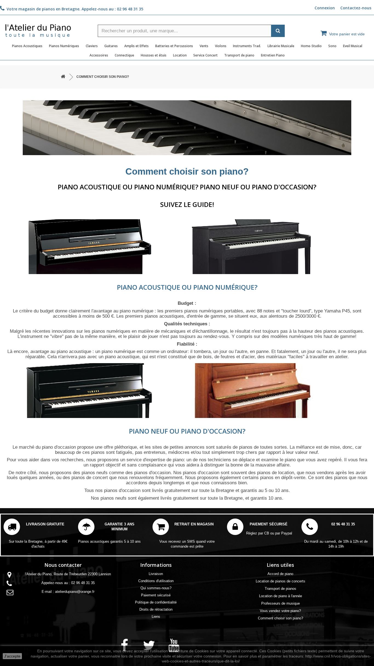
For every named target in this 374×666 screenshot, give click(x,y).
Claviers (92, 46)
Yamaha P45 (337, 311)
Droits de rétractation (155, 609)
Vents (204, 46)
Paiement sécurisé (156, 595)
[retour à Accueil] (63, 76)
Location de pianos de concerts (280, 581)
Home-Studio (311, 46)
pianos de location (275, 472)
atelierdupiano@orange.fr (74, 592)
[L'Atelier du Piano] (47, 29)
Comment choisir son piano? (280, 618)
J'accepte (12, 656)
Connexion (325, 7)
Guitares (111, 46)
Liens (156, 616)
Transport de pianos (280, 589)
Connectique (124, 55)
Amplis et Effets (136, 46)
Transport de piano (239, 55)
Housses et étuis (153, 55)
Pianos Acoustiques (27, 46)
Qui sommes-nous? (155, 588)
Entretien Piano (273, 55)
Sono (332, 46)
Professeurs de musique (280, 603)
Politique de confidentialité (156, 602)
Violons (220, 46)
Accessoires (99, 55)
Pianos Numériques (64, 46)
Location (180, 55)
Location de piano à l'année (280, 596)
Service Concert (205, 55)
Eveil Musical (352, 46)
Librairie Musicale (280, 46)
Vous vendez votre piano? (280, 611)
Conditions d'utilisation (156, 581)
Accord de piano (280, 574)
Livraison (156, 574)
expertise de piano (165, 459)
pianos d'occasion (152, 472)
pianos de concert (89, 477)
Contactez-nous (355, 7)
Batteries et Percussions (174, 46)
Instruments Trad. (247, 46)
